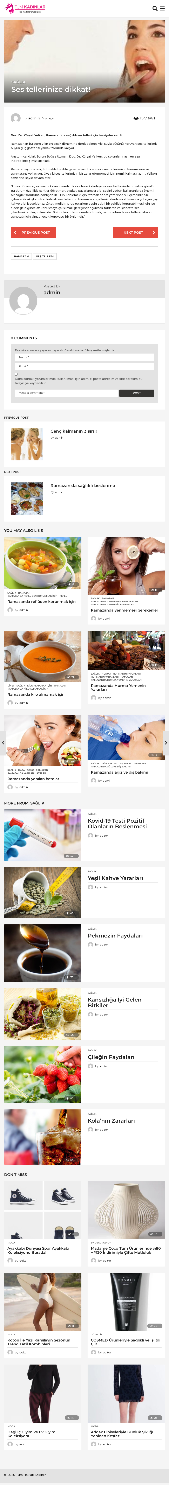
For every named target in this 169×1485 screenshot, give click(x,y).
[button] (155, 9)
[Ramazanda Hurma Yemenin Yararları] (126, 650)
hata (21, 770)
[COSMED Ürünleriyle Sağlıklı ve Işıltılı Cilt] (126, 1302)
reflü (63, 596)
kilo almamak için (39, 685)
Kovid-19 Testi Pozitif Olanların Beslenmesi (117, 823)
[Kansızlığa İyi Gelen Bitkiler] (42, 1014)
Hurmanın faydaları (127, 673)
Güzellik (97, 1334)
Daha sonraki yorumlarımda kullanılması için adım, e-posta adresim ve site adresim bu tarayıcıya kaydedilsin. (78, 381)
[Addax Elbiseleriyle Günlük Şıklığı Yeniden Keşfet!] (126, 1393)
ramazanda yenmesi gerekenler (112, 604)
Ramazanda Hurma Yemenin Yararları (116, 680)
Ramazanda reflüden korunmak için (32, 596)
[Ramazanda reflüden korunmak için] (42, 563)
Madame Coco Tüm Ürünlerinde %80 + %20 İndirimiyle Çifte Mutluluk (126, 1250)
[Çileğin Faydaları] (42, 1074)
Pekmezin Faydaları (115, 935)
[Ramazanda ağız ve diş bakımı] (126, 737)
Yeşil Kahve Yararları (115, 878)
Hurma (106, 673)
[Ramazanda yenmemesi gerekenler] (126, 566)
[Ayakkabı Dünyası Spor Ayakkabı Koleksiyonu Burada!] (42, 1210)
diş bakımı (125, 763)
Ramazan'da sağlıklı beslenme (82, 485)
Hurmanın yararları (105, 677)
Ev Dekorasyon (101, 1242)
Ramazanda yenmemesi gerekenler (114, 601)
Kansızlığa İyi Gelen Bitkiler (115, 1002)
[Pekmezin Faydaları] (42, 953)
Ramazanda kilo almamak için (27, 689)
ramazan (21, 256)
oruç (30, 770)
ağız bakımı (109, 763)
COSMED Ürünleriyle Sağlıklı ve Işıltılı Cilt (125, 1342)
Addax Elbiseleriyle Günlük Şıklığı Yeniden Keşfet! (122, 1434)
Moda (11, 1242)
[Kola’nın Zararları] (42, 1137)
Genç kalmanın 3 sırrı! (73, 431)
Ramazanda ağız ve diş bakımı (111, 766)
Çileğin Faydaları (111, 1057)
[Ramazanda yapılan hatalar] (42, 740)
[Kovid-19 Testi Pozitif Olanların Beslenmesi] (42, 835)
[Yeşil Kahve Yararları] (42, 892)
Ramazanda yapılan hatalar (26, 773)
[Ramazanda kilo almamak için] (42, 656)
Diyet (10, 685)
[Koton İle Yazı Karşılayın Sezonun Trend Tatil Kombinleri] (42, 1302)
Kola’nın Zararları (111, 1120)
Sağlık (18, 82)
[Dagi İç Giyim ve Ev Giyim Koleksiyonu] (42, 1393)
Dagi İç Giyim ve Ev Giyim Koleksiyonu (31, 1434)
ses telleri (45, 256)
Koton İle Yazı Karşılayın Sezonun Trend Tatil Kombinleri (38, 1342)
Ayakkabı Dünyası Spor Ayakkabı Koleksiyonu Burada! (38, 1250)
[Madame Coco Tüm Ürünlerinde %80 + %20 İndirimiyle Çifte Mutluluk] (126, 1210)
